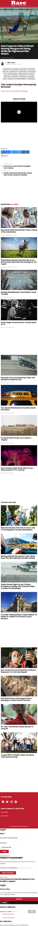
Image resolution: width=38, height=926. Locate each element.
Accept (19, 899)
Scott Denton (15, 76)
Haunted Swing (31, 71)
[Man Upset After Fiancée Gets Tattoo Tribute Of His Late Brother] (19, 217)
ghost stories (24, 69)
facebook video (7, 69)
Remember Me (6, 847)
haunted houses (13, 71)
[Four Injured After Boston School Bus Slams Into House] (19, 395)
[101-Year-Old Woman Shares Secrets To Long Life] (19, 714)
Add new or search (6, 911)
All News (14, 204)
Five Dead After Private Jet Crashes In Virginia (16, 439)
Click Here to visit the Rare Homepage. (14, 91)
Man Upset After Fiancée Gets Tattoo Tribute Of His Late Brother (19, 231)
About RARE (4, 812)
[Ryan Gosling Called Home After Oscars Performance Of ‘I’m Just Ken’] (19, 455)
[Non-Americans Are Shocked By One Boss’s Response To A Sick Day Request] (19, 657)
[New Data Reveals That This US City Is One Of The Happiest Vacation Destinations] (19, 515)
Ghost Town (5, 71)
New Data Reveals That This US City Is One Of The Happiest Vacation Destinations (18, 529)
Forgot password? (5, 856)
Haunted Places (23, 71)
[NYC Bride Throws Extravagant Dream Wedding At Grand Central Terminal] (19, 686)
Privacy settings (5, 819)
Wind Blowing (31, 78)
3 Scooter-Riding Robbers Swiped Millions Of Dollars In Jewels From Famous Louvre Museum (19, 617)
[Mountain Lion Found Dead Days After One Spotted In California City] (19, 365)
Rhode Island (7, 76)
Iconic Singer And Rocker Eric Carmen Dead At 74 (18, 323)
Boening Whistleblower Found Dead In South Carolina (18, 293)
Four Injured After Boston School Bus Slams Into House (18, 409)
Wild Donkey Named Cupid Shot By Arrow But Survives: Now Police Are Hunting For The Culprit (18, 262)
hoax (5, 73)
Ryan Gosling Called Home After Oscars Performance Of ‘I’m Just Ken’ (17, 469)
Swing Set (11, 78)
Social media (31, 76)
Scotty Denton (23, 76)
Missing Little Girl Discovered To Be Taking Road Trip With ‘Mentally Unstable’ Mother (18, 557)
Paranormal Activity (12, 73)
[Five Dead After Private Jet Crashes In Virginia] (19, 425)
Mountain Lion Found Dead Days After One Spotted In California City (18, 378)
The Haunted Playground (20, 78)
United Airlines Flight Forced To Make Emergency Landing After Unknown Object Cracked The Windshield (18, 586)
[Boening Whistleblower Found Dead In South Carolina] (19, 279)
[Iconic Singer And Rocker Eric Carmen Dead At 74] (19, 309)
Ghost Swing (31, 69)
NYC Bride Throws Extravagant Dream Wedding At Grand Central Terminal (16, 699)
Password (3, 843)
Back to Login (3, 877)
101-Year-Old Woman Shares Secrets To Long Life (17, 727)
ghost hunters (16, 69)
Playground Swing (23, 73)
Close (4, 902)
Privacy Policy (4, 816)
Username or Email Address (9, 838)
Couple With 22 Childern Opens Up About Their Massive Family (17, 756)
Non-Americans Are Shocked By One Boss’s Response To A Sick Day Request (18, 671)
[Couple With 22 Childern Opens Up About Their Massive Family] (19, 742)
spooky (5, 78)
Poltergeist (31, 73)
